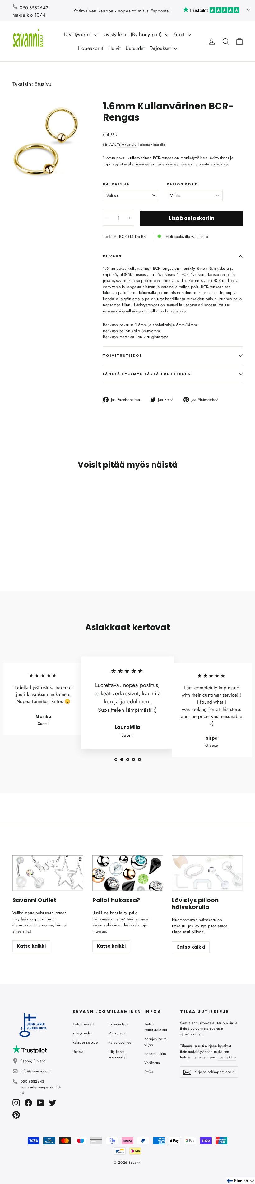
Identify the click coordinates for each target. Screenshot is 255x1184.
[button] (240, 1180)
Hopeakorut (90, 48)
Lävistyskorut (78, 34)
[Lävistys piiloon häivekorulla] (207, 873)
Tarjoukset (161, 48)
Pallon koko (182, 184)
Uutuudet (135, 48)
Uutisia (78, 1051)
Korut (179, 34)
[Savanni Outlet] (47, 873)
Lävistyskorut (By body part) (133, 34)
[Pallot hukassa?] (127, 873)
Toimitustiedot (122, 355)
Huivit (114, 48)
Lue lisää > (227, 1057)
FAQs (148, 1072)
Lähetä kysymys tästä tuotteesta (146, 374)
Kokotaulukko (155, 1054)
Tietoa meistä (83, 1024)
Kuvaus (112, 256)
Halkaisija (116, 184)
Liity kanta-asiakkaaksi (117, 1054)
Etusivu (43, 84)
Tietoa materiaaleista (155, 1027)
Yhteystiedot (82, 1033)
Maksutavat (117, 1033)
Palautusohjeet (120, 1042)
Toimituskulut (127, 144)
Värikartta (152, 1063)
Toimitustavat (118, 1024)
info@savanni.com (35, 1071)
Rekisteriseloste (85, 1042)
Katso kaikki (31, 946)
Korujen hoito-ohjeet (156, 1041)
